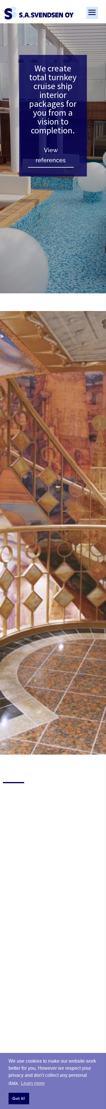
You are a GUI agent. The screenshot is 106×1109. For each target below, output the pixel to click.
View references (51, 155)
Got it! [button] (18, 1098)
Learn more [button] (33, 1083)
